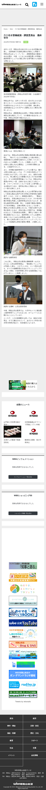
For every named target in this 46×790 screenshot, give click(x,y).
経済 (34, 718)
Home (6, 29)
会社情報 (34, 755)
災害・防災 (34, 726)
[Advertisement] (23, 354)
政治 (11, 718)
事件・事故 (11, 726)
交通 (34, 748)
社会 (11, 29)
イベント (11, 755)
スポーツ (34, 740)
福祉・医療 (11, 733)
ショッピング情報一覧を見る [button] (23, 513)
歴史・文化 (34, 733)
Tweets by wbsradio (23, 702)
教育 (11, 740)
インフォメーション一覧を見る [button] (23, 477)
